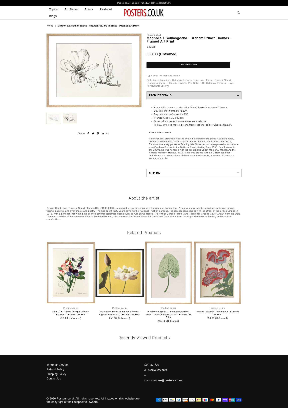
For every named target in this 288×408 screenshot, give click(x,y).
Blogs (53, 16)
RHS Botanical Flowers (213, 83)
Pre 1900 (193, 83)
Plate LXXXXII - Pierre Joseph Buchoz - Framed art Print (217, 313)
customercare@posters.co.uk (163, 380)
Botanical (165, 80)
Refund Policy (55, 369)
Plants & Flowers (177, 83)
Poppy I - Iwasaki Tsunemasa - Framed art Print (168, 313)
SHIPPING (154, 172)
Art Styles (71, 9)
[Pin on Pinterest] (98, 133)
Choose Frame (188, 64)
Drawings (199, 80)
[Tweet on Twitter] (93, 133)
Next (139, 70)
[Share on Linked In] (103, 133)
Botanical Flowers (182, 80)
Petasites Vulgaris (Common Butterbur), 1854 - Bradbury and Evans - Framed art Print (119, 314)
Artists (88, 9)
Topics (53, 9)
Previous (49, 70)
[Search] (239, 12)
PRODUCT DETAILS (160, 95)
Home (49, 25)
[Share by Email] (107, 133)
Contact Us (53, 378)
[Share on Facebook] (88, 133)
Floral (209, 80)
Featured (106, 9)
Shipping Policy (56, 374)
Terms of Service (57, 364)
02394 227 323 (157, 370)
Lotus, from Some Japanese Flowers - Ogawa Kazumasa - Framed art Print (71, 313)
